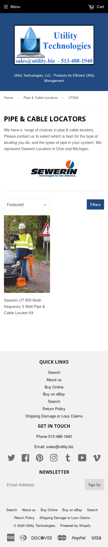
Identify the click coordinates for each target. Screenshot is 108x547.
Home (8, 97)
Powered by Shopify (75, 525)
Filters (95, 204)
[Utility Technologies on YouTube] (82, 459)
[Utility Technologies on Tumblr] (68, 459)
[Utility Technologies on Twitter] (11, 459)
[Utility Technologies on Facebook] (25, 459)
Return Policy (54, 408)
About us (54, 379)
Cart (100, 6)
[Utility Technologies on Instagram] (54, 459)
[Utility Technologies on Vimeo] (97, 459)
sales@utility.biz (60, 446)
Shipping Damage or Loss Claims (54, 416)
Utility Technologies (40, 525)
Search (54, 372)
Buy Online (54, 387)
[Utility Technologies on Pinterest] (40, 459)
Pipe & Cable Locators (41, 97)
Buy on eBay (54, 394)
